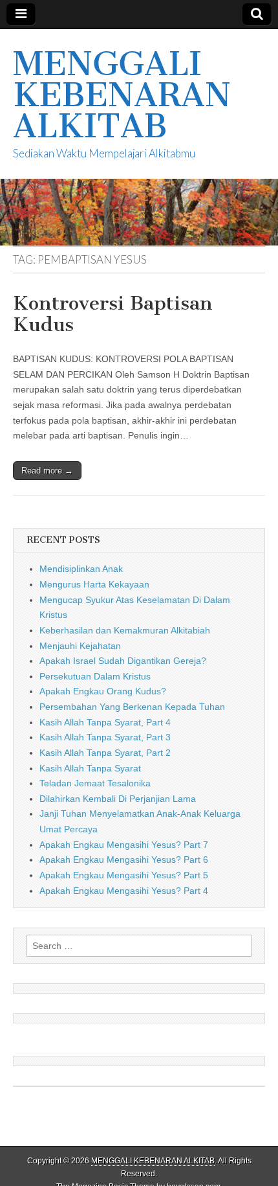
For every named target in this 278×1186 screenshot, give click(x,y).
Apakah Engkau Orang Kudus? (102, 691)
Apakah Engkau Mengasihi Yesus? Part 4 (123, 890)
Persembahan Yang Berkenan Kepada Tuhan (132, 706)
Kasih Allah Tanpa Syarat (90, 768)
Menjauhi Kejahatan (80, 646)
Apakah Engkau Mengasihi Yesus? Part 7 (123, 844)
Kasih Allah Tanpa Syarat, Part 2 (105, 752)
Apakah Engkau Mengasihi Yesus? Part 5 (123, 875)
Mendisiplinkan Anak (81, 569)
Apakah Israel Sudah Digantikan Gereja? (122, 661)
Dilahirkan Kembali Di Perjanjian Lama (117, 798)
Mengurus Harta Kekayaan (94, 584)
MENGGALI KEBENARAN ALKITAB (122, 95)
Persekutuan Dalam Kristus (95, 676)
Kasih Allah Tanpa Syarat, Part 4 (105, 722)
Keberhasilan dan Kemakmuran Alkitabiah (124, 630)
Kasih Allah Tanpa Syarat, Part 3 (105, 737)
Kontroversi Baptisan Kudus (113, 314)
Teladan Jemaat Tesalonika (95, 783)
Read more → (47, 470)
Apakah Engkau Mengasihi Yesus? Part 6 (123, 859)
